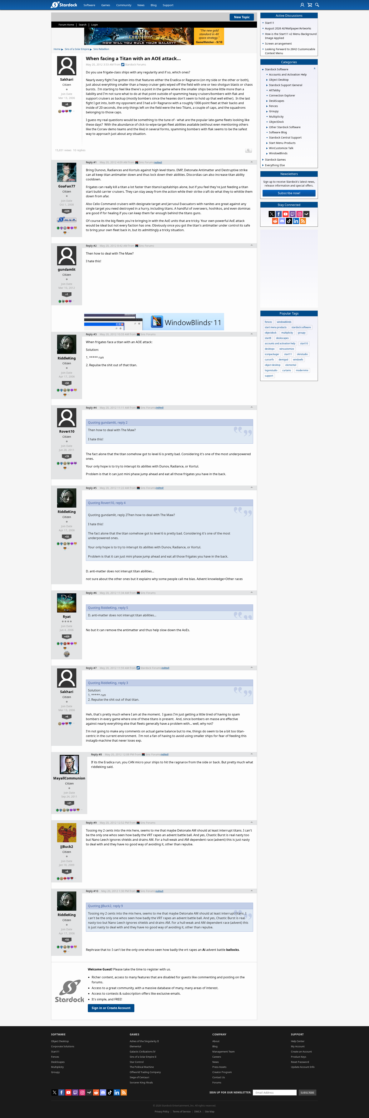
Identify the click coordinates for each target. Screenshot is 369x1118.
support (269, 375)
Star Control (137, 1062)
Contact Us (218, 1077)
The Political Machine (142, 1067)
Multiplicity (57, 1067)
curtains (286, 370)
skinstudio (302, 354)
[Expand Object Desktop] (267, 80)
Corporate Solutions (62, 1046)
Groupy (55, 1072)
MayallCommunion (69, 778)
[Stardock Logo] (63, 4)
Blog (154, 5)
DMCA (197, 1111)
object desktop (272, 365)
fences (268, 322)
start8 (268, 338)
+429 (66, 636)
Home (57, 49)
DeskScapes (58, 1062)
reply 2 (122, 422)
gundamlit (67, 269)
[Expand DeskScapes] (267, 101)
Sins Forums (146, 162)
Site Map (209, 1111)
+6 (66, 104)
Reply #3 (91, 334)
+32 (67, 383)
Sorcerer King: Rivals (141, 1082)
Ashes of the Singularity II (144, 1041)
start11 (288, 354)
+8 (66, 871)
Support (168, 5)
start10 (304, 343)
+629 (66, 211)
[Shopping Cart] (309, 5)
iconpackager (272, 354)
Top (251, 162)
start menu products (276, 327)
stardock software (301, 327)
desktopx (269, 348)
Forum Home (66, 24)
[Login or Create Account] (302, 5)
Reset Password (300, 1062)
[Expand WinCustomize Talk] (267, 148)
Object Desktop (60, 1041)
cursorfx (269, 359)
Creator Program (222, 1072)
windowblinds (284, 322)
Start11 (55, 1051)
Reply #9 (91, 822)
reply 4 (120, 503)
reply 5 (123, 608)
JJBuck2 (66, 846)
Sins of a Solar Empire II (143, 1056)
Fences (55, 1056)
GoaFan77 (66, 186)
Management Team (223, 1051)
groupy (301, 332)
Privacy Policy (162, 1111)
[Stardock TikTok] (289, 220)
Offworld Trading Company (145, 1072)
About (215, 1041)
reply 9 (118, 906)
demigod (283, 359)
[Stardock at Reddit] (275, 220)
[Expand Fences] (267, 106)
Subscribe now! (289, 193)
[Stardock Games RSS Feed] (302, 220)
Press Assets (219, 1067)
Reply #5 (91, 488)
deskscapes (282, 338)
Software (89, 5)
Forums (216, 1082)
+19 (67, 456)
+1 (66, 294)
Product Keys (298, 1056)
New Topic (242, 17)
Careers (216, 1056)
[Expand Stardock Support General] (267, 85)
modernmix (302, 370)
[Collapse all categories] (314, 68)
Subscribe (307, 1092)
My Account (298, 1046)
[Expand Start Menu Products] (267, 143)
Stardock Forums (135, 64)
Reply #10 (92, 891)
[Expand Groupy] (267, 112)
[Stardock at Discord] (282, 220)
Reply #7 (91, 668)
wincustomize (286, 348)
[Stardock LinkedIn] (296, 220)
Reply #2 (91, 245)
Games (105, 5)
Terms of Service (182, 1111)
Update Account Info (303, 1067)
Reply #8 (96, 754)
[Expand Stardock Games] (263, 160)
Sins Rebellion (101, 49)
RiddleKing (67, 358)
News (141, 5)
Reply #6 (91, 593)
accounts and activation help (280, 343)
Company (219, 1034)
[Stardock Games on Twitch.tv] (292, 214)
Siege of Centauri (139, 1077)
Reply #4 (91, 407)
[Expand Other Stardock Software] (267, 127)
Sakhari (66, 79)
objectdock (270, 332)
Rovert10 (66, 431)
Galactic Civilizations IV (142, 1051)
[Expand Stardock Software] (263, 69)
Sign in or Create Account (111, 1008)
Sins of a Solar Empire (77, 49)
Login (94, 24)
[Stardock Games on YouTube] (285, 214)
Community (123, 5)
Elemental (135, 1046)
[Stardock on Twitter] (271, 214)
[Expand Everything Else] (263, 165)
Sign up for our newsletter (229, 1092)
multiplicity (287, 332)
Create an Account (301, 1051)
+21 (69, 803)
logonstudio (271, 370)
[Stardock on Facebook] (278, 214)
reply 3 (123, 683)
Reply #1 (91, 162)
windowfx (298, 359)
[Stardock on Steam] (306, 214)
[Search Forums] (317, 5)
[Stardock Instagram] (299, 214)
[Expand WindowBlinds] (267, 154)
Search (82, 24)
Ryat (67, 616)
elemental (290, 365)
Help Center (297, 1041)
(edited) (158, 162)
